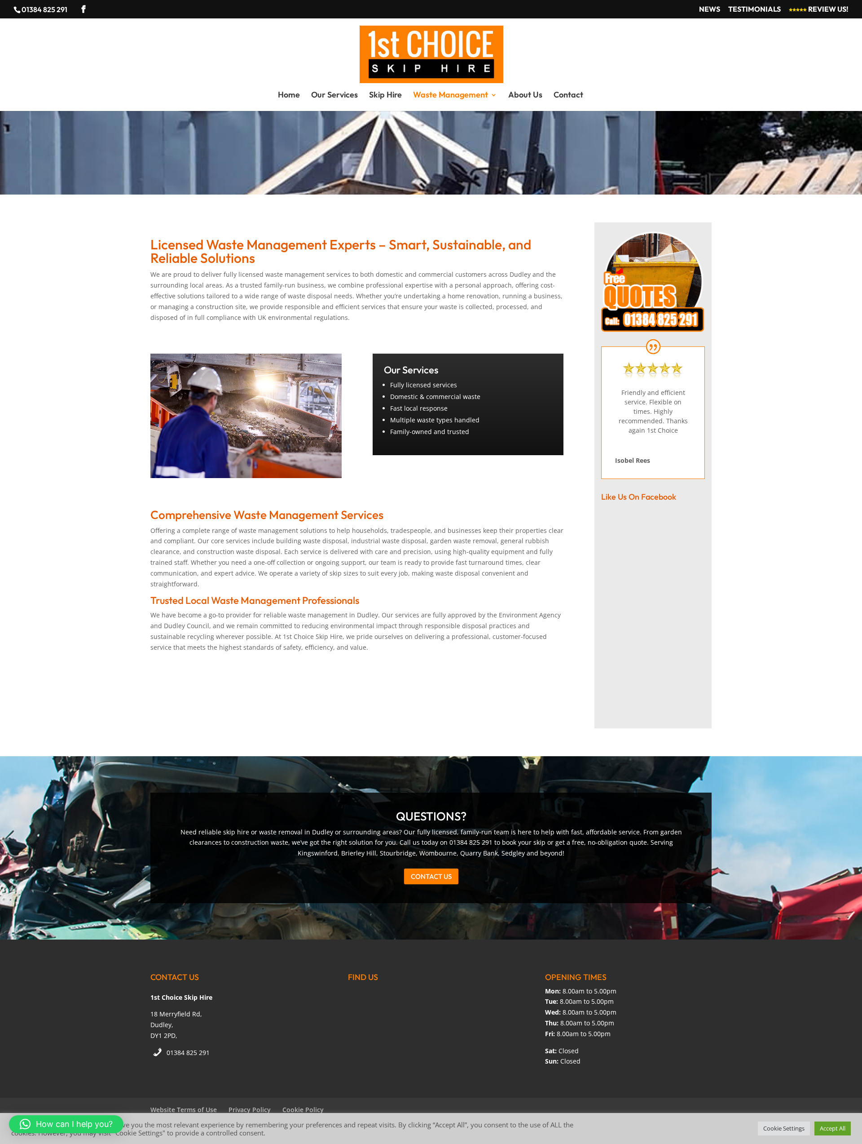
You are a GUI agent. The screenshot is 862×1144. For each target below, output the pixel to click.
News (709, 9)
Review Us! (828, 9)
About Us (525, 96)
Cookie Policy (303, 1109)
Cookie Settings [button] (784, 1128)
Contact (568, 96)
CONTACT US (431, 876)
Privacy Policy (250, 1109)
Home (289, 96)
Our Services (334, 96)
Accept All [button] (832, 1128)
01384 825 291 (188, 1052)
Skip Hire (385, 96)
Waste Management (450, 96)
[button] (66, 1124)
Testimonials (754, 9)
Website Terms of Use (183, 1109)
